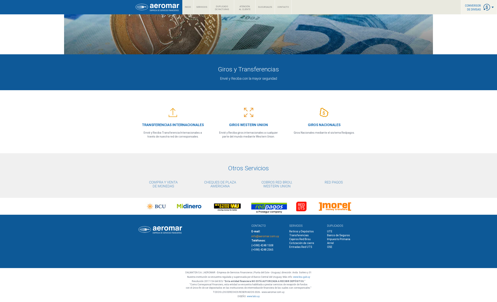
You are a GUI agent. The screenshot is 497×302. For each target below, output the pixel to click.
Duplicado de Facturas (222, 8)
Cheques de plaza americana (220, 184)
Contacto (283, 7)
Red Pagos (334, 182)
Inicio (188, 7)
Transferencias (299, 235)
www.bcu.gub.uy (301, 277)
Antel (330, 243)
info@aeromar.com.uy (265, 236)
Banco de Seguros (338, 235)
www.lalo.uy (253, 296)
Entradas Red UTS (300, 246)
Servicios (201, 7)
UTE (329, 231)
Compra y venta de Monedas (163, 184)
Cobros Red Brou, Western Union (277, 184)
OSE (329, 246)
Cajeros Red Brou (300, 239)
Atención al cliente (244, 8)
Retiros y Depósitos (301, 231)
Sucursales (265, 7)
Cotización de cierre (301, 243)
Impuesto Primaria (338, 239)
